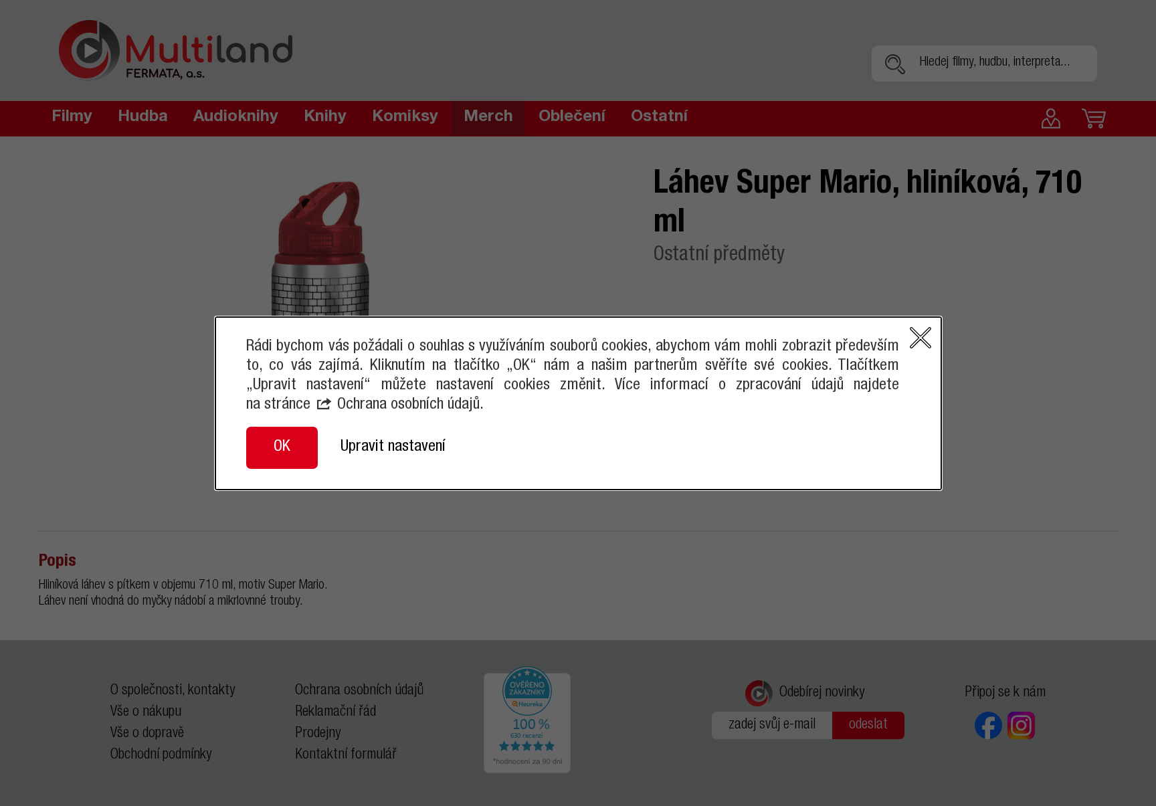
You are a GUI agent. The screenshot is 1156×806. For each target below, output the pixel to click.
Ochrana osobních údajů (408, 405)
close (920, 337)
